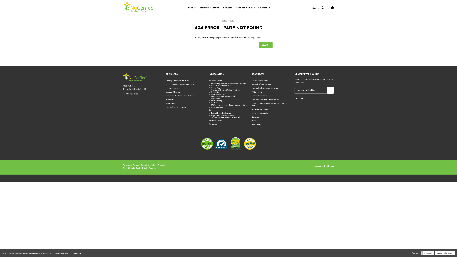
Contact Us (213, 124)
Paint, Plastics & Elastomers (221, 102)
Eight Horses (329, 166)
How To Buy (256, 124)
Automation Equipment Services (223, 115)
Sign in (316, 8)
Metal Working (171, 103)
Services (212, 110)
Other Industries (217, 107)
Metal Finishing (216, 100)
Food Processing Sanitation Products (180, 84)
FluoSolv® (170, 99)
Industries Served (215, 80)
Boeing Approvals (218, 87)
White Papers (257, 92)
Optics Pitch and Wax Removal (223, 96)
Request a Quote (215, 120)
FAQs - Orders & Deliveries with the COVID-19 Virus (269, 104)
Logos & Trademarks (260, 113)
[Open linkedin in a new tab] (302, 98)
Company (255, 117)
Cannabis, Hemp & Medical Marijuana (225, 90)
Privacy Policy (163, 165)
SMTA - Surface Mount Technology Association (229, 105)
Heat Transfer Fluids (218, 94)
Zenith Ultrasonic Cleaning (221, 113)
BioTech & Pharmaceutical (221, 85)
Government (215, 98)
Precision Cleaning (173, 88)
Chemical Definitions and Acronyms (265, 88)
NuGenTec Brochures (260, 109)
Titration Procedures (259, 95)
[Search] (323, 8)
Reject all (428, 253)
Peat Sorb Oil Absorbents (176, 107)
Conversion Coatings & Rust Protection (180, 95)
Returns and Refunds (131, 165)
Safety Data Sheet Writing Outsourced (225, 117)
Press (254, 120)
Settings (416, 253)
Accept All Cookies (445, 253)
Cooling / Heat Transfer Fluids (177, 80)
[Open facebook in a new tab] (296, 98)
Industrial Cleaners (173, 92)
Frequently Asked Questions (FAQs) (265, 99)
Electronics (215, 92)
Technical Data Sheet (260, 80)
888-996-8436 (132, 94)
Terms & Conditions (148, 165)
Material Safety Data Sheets (262, 84)
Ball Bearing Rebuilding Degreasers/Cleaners (228, 83)
